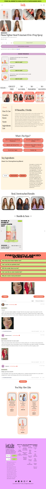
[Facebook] (19, 481)
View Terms (9, 478)
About (4, 107)
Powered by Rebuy (23, 435)
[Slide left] (1, 231)
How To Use (6, 111)
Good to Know (5, 116)
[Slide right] (45, 231)
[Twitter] (16, 481)
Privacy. (13, 478)
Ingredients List (6, 127)
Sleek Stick (12, 65)
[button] (2, 5)
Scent (4, 122)
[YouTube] (30, 481)
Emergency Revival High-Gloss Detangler (19, 57)
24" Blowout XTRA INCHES (23, 404)
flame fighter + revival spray (5, 247)
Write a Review (40, 297)
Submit (14, 455)
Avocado (5, 175)
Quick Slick (22, 428)
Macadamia (23, 175)
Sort (33, 301)
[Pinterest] (21, 481)
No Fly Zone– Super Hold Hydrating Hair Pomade (20, 74)
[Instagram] (24, 481)
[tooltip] (6, 331)
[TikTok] (27, 481)
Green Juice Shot (14, 175)
